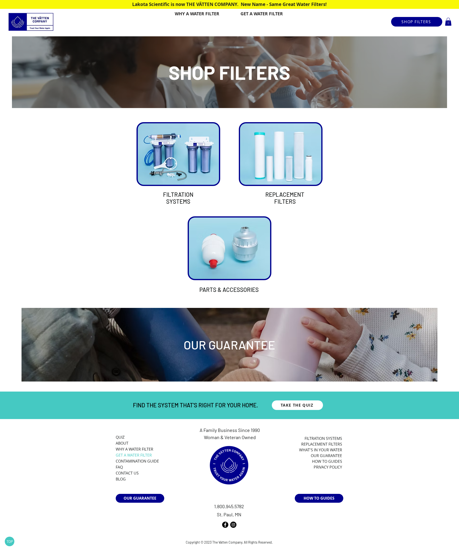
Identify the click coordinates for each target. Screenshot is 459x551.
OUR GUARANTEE (229, 345)
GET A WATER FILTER (134, 455)
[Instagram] (233, 525)
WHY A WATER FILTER (134, 449)
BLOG (121, 479)
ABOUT (122, 443)
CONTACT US (127, 473)
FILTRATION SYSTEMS (178, 198)
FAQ (119, 467)
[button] (448, 22)
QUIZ (120, 437)
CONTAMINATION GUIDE (137, 461)
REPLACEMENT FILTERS (284, 198)
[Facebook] (225, 525)
